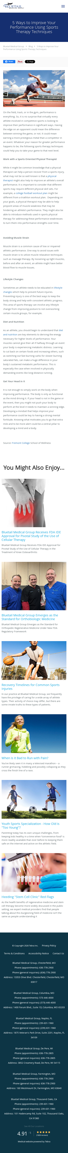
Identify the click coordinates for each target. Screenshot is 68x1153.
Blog (31, 46)
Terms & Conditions (14, 953)
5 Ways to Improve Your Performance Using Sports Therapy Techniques (31, 48)
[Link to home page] (17, 5)
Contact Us (58, 953)
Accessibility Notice (38, 953)
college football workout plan (31, 193)
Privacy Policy (49, 945)
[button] (63, 6)
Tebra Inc (33, 945)
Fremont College (21, 442)
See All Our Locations (34, 1126)
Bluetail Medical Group (13, 46)
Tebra (47, 1141)
